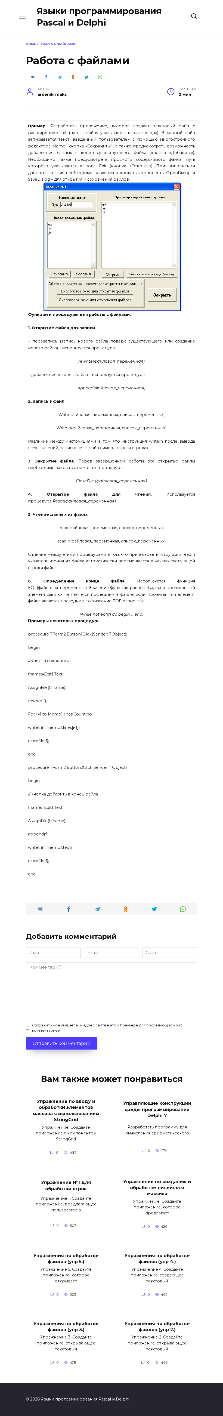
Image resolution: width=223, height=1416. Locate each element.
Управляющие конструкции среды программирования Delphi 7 (157, 1109)
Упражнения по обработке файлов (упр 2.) (157, 1326)
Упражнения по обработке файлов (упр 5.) (66, 1258)
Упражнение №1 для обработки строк (66, 1185)
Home (31, 44)
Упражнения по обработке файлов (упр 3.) (66, 1326)
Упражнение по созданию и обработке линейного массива (157, 1187)
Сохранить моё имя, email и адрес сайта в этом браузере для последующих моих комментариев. (107, 1027)
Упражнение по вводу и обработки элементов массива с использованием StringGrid (66, 1110)
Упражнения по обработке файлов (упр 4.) (157, 1258)
